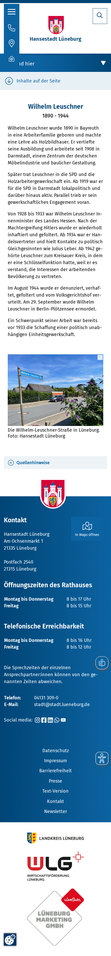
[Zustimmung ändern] (10, 939)
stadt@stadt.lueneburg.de (62, 704)
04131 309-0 (46, 698)
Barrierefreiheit (55, 771)
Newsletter (55, 811)
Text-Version (55, 791)
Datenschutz (55, 750)
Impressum (55, 761)
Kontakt (55, 801)
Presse (55, 781)
